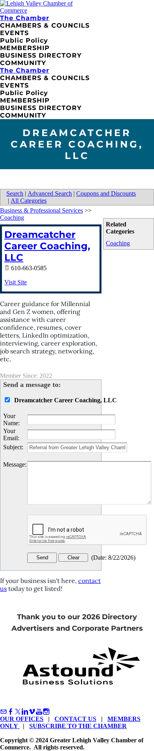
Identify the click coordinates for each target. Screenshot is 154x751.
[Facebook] (11, 711)
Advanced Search (50, 193)
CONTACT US (75, 719)
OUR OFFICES (21, 719)
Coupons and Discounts (106, 193)
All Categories (29, 200)
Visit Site (15, 282)
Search (14, 193)
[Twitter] (18, 711)
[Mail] (3, 711)
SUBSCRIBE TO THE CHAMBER (78, 726)
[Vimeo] (32, 711)
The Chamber (24, 18)
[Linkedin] (25, 711)
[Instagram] (46, 711)
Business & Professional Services (41, 210)
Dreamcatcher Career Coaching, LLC (47, 246)
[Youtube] (39, 711)
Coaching (118, 243)
